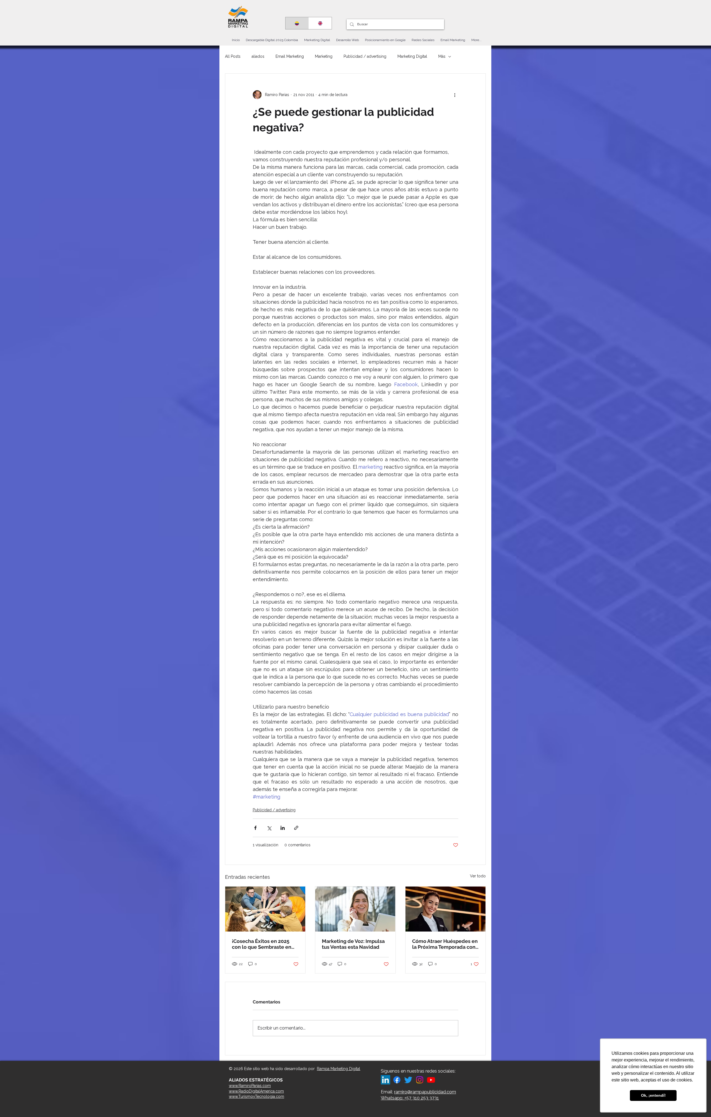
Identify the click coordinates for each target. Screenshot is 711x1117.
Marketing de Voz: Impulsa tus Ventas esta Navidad (353, 944)
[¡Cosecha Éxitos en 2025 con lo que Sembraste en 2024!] (265, 909)
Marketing (323, 56)
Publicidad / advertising (365, 56)
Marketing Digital (412, 56)
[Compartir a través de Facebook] (255, 827)
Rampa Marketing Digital (338, 1068)
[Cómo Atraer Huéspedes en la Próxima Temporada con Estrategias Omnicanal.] (445, 909)
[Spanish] (297, 23)
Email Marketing (290, 56)
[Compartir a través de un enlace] (296, 827)
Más (441, 56)
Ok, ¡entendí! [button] (653, 1095)
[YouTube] (431, 1080)
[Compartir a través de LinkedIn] (282, 827)
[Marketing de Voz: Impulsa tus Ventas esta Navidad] (355, 909)
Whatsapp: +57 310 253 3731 (410, 1098)
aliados (258, 56)
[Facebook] (397, 1080)
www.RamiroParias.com (250, 1085)
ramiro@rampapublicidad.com (425, 1092)
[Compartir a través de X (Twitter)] (269, 827)
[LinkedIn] (385, 1080)
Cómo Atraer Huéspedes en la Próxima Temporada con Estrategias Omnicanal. (445, 944)
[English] (320, 23)
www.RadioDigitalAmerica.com (256, 1091)
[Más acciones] (455, 94)
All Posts (233, 56)
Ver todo (478, 876)
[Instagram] (419, 1080)
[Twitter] (408, 1080)
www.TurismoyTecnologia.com (256, 1096)
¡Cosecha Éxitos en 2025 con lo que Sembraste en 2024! (261, 944)
